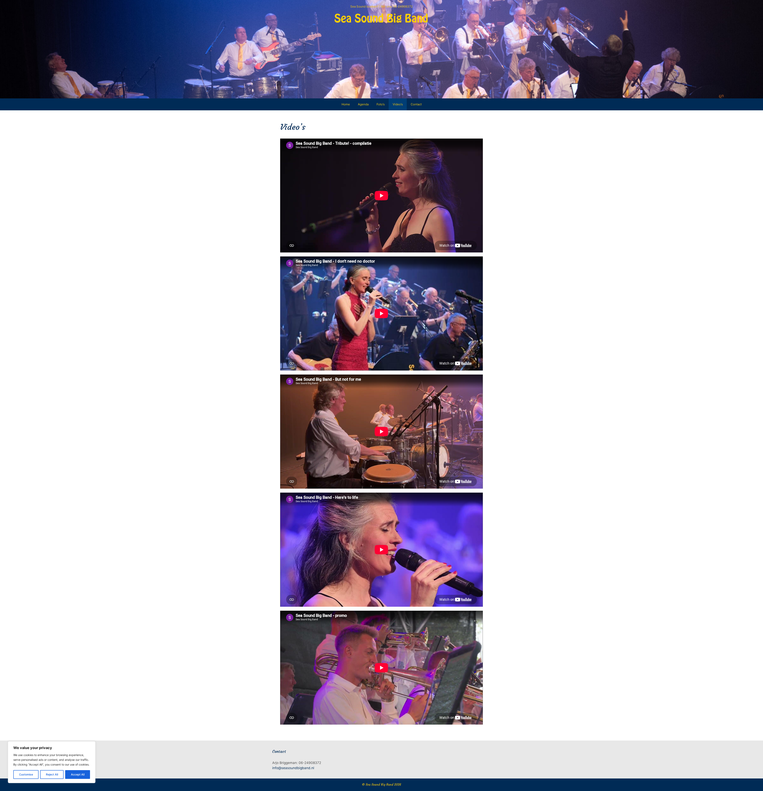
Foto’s (381, 104)
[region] (51, 762)
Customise (26, 774)
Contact (416, 104)
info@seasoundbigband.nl (293, 768)
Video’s (398, 104)
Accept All (77, 774)
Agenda (363, 104)
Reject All (52, 774)
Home (346, 104)
